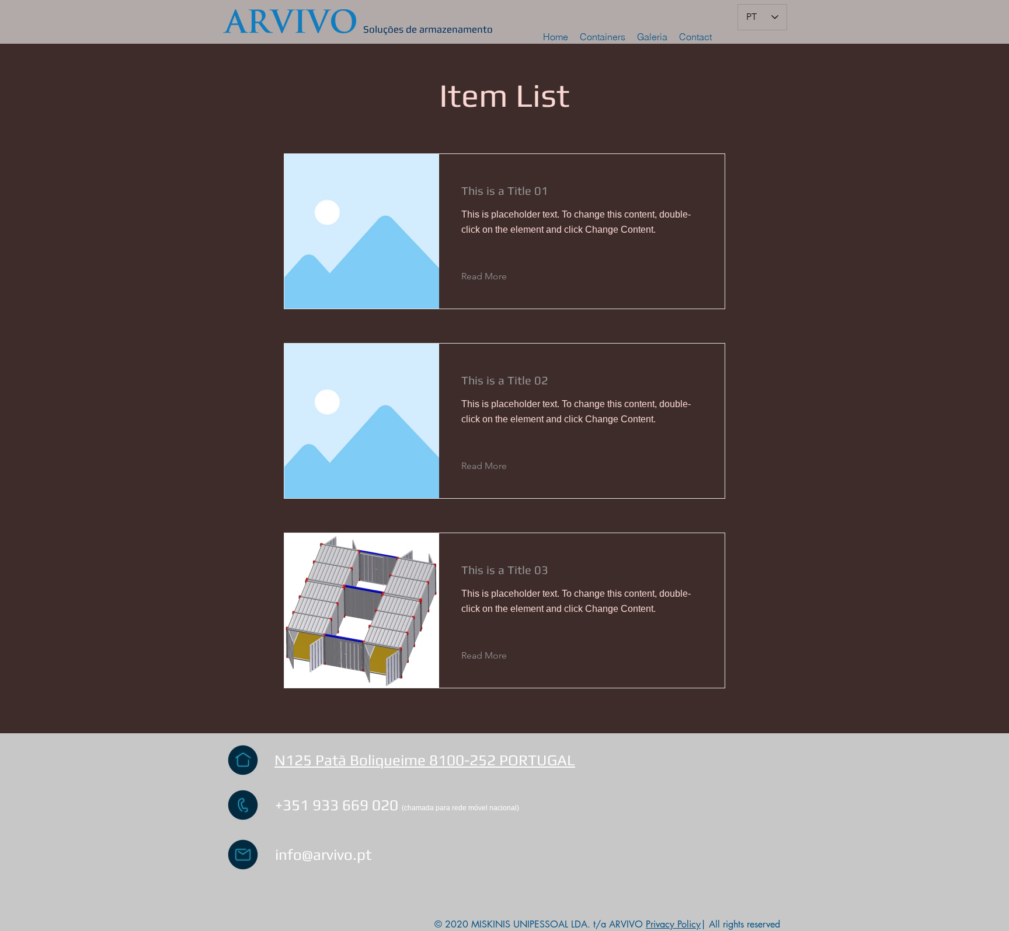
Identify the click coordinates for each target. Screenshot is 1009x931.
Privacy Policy (673, 924)
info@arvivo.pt (323, 854)
